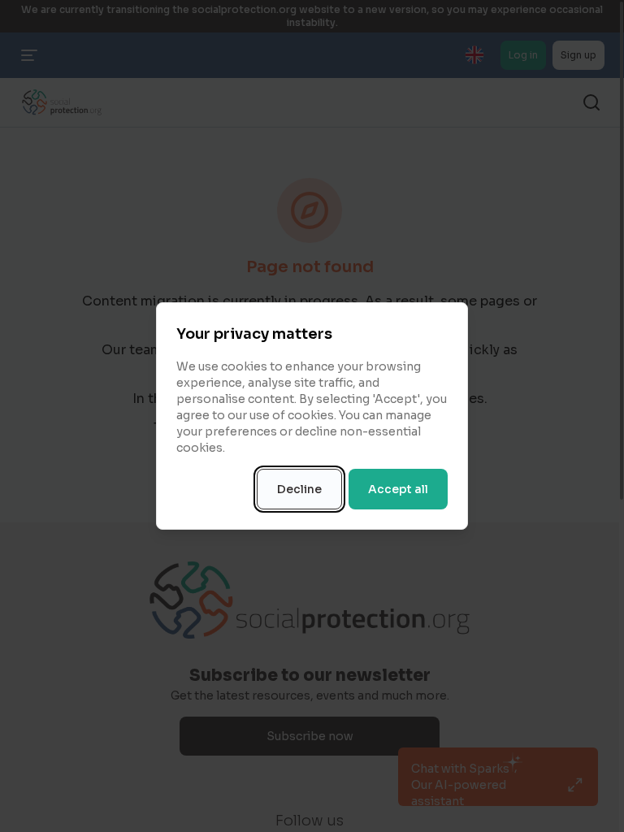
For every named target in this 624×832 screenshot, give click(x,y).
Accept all (398, 489)
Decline (299, 489)
